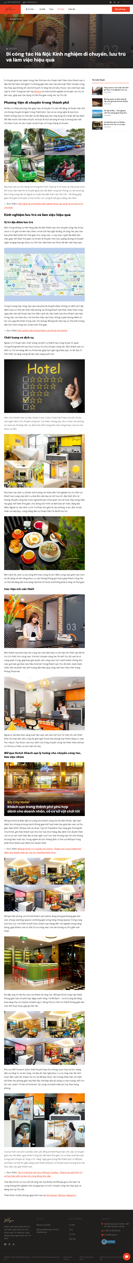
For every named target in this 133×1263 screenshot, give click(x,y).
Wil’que (37, 92)
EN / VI (126, 2)
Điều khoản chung (67, 1258)
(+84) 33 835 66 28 (13, 2)
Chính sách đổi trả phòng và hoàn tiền (113, 1258)
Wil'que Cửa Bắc (44, 1225)
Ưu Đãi (42, 9)
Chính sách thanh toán (86, 1258)
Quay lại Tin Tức (16, 19)
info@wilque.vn (31, 2)
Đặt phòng (120, 9)
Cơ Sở (31, 9)
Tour (51, 9)
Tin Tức (61, 9)
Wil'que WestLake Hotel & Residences (48, 1231)
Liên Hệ (71, 9)
